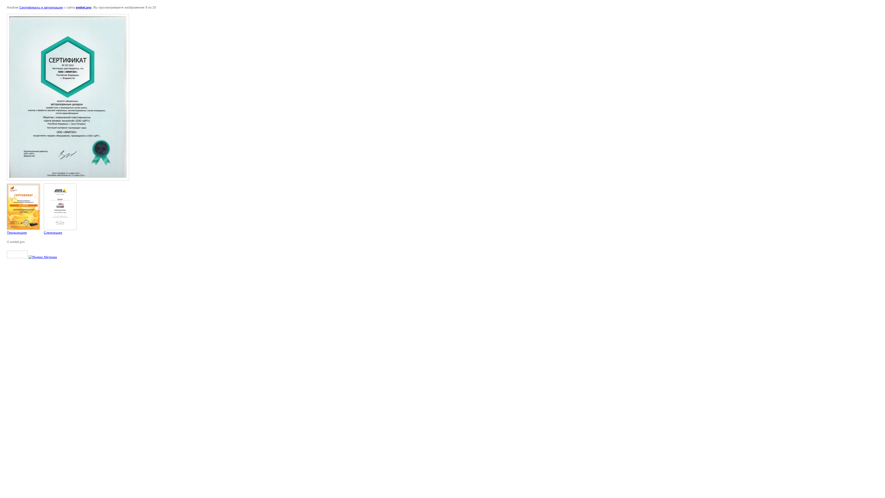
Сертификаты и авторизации (41, 7)
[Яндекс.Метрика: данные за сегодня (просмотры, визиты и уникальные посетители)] (43, 257)
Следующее (53, 232)
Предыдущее (17, 232)
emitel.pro (83, 7)
